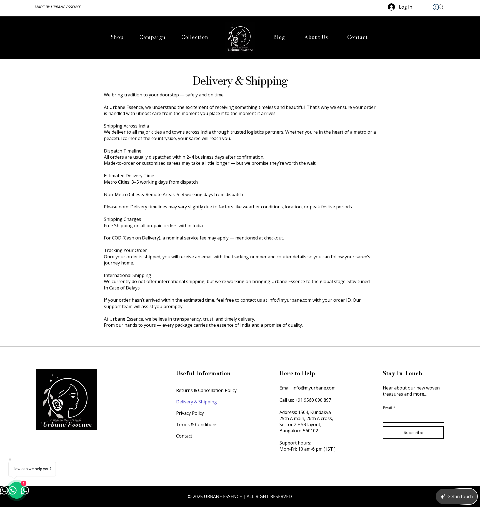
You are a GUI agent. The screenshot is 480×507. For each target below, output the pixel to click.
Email (389, 407)
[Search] (441, 7)
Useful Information (204, 373)
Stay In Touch (403, 373)
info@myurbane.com (314, 388)
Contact (184, 436)
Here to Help (298, 373)
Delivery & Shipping (196, 402)
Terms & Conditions (197, 424)
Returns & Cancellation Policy (206, 390)
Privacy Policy (190, 413)
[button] (152, 37)
